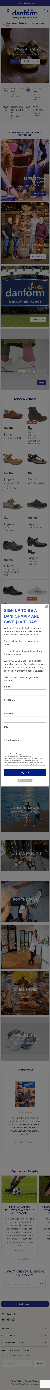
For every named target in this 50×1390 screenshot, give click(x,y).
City (6, 727)
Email (7, 687)
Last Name (9, 713)
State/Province (11, 740)
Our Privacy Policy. (38, 765)
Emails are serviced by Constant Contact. (18, 765)
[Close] (46, 606)
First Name (9, 700)
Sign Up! (25, 772)
